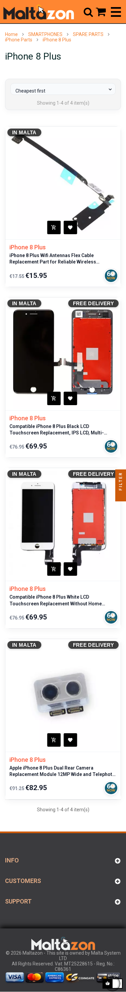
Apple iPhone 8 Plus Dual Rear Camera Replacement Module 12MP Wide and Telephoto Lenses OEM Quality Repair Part (62, 771)
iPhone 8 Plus (27, 247)
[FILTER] (120, 496)
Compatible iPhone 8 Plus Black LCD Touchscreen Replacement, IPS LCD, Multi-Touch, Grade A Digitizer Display (56, 430)
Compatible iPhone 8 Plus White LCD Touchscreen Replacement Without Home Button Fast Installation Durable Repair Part (57, 600)
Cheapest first (64, 90)
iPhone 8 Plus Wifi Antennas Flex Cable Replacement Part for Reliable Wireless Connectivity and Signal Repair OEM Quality (56, 259)
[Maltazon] (38, 11)
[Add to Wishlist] (70, 227)
